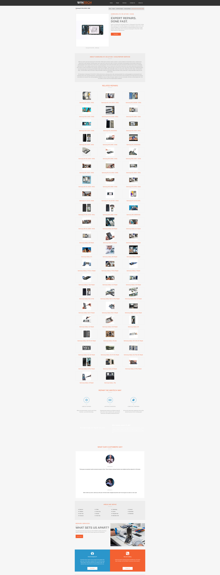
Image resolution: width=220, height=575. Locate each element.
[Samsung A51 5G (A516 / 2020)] (110, 169)
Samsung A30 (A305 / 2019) (133, 116)
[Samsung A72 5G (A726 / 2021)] (86, 211)
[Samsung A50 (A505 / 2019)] (110, 155)
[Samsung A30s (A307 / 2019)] (86, 127)
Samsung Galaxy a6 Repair (110, 242)
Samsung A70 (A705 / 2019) (133, 186)
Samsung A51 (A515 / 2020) (86, 172)
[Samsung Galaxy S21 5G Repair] (86, 351)
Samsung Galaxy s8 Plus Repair (86, 368)
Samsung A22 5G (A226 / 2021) (110, 116)
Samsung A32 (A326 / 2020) (86, 144)
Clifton (97, 509)
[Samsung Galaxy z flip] (110, 379)
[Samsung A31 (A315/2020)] (110, 127)
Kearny (114, 511)
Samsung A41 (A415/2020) (133, 144)
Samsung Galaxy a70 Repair (133, 242)
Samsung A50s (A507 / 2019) (133, 158)
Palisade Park (115, 513)
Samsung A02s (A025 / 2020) (86, 116)
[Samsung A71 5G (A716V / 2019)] (110, 197)
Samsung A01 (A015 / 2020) (86, 102)
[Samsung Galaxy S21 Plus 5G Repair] (133, 351)
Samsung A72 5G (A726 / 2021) (86, 214)
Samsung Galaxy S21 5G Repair (86, 354)
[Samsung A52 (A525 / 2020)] (133, 169)
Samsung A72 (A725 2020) (133, 200)
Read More (116, 34)
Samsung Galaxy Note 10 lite (86, 298)
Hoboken (81, 511)
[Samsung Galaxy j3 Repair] (133, 253)
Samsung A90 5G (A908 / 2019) (86, 228)
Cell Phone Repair (119, 8)
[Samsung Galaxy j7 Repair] (133, 267)
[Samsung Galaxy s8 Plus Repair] (86, 365)
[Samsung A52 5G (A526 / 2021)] (86, 183)
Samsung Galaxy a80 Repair (110, 256)
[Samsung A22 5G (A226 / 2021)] (110, 113)
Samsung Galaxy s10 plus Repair (133, 312)
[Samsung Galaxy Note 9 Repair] (110, 309)
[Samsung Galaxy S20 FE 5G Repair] (86, 337)
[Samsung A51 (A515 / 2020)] (86, 169)
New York (81, 513)
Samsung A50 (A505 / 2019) (110, 158)
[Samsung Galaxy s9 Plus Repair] (133, 365)
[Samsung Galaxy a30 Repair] (86, 239)
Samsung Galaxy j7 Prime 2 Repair (87, 270)
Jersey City (98, 511)
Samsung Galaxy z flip (110, 382)
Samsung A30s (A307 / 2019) (86, 130)
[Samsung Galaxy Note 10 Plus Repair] (110, 295)
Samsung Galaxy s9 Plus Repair (133, 368)
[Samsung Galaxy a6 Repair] (110, 239)
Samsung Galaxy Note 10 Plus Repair (110, 298)
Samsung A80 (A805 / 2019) (110, 214)
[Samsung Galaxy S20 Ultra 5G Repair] (133, 337)
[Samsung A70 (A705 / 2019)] (133, 183)
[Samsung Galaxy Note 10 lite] (86, 295)
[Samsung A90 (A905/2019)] (133, 211)
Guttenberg (115, 509)
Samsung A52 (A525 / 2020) (133, 172)
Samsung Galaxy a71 (86, 256)
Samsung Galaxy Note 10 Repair (133, 298)
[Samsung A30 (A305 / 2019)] (133, 113)
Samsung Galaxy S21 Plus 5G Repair (133, 354)
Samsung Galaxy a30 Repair (86, 242)
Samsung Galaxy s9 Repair (87, 382)
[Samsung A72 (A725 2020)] (133, 197)
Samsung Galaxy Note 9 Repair (110, 312)
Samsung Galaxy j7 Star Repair (87, 284)
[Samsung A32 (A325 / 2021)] (133, 127)
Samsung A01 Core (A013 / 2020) (110, 102)
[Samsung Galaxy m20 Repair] (133, 281)
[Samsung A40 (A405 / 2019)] (110, 141)
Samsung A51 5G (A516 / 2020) (110, 172)
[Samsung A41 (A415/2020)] (133, 141)
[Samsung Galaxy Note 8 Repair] (86, 309)
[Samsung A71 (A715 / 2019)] (86, 197)
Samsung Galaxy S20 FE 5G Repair (86, 340)
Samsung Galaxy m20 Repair (133, 284)
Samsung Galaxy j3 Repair (133, 256)
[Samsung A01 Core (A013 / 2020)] (110, 99)
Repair (113, 8)
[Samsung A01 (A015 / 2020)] (86, 99)
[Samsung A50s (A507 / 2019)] (133, 155)
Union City (98, 515)
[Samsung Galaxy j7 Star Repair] (86, 281)
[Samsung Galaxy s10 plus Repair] (133, 309)
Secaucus (81, 515)
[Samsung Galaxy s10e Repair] (110, 323)
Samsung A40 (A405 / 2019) (110, 144)
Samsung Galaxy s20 (133, 326)
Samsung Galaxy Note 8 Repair (87, 312)
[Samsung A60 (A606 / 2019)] (110, 183)
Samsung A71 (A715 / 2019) (86, 200)
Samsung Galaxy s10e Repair (110, 326)
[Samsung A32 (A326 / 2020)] (86, 141)
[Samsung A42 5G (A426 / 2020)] (86, 155)
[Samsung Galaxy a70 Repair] (133, 239)
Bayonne (81, 509)
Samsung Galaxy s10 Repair (86, 326)
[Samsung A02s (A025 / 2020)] (86, 113)
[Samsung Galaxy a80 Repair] (110, 253)
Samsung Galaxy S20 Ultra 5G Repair (133, 340)
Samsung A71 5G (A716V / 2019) (110, 200)
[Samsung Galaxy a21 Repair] (133, 225)
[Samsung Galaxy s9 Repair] (86, 379)
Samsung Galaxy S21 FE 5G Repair (110, 354)
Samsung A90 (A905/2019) (133, 214)
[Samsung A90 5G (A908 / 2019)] (86, 225)
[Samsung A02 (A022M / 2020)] (133, 99)
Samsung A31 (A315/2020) (110, 130)
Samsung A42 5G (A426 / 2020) (86, 158)
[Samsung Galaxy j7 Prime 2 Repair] (86, 267)
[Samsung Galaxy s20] (133, 323)
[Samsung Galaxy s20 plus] (110, 337)
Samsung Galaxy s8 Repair (110, 368)
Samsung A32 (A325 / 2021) (133, 130)
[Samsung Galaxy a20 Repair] (110, 225)
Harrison (131, 509)
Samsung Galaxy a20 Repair (110, 228)
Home (110, 8)
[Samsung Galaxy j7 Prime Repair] (110, 267)
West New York (116, 515)
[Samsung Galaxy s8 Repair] (110, 365)
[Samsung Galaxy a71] (86, 253)
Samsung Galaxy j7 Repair (133, 270)
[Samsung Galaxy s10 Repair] (86, 323)
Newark (97, 513)
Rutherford (131, 513)
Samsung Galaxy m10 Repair (109, 284)
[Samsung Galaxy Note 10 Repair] (133, 295)
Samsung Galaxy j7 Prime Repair (110, 270)
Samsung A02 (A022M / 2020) (133, 102)
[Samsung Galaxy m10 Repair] (110, 281)
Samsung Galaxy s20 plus (110, 340)
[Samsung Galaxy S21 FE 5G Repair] (110, 351)
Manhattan (131, 511)
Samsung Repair (127, 8)
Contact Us (127, 568)
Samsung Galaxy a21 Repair (133, 228)
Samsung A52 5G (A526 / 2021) (86, 186)
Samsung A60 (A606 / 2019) (110, 186)
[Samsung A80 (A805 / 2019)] (110, 211)
